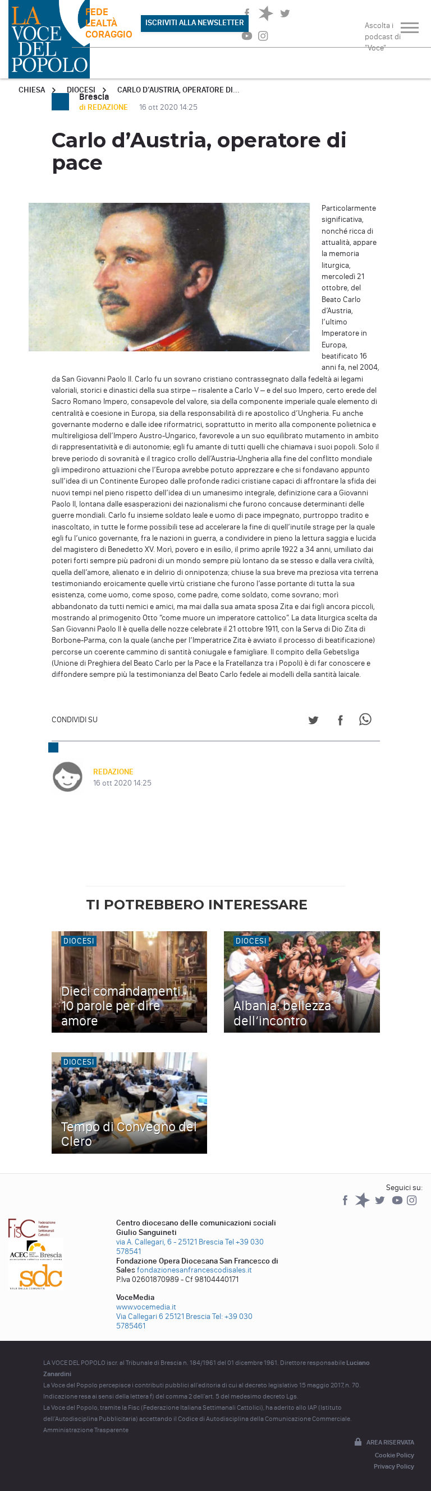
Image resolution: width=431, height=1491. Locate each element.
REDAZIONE (113, 772)
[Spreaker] (363, 1205)
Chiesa (32, 90)
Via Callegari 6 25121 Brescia (163, 1316)
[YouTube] (398, 1205)
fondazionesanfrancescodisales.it (194, 1270)
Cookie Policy (394, 1455)
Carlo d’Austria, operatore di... (178, 90)
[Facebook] (346, 1205)
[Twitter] (380, 1205)
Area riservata (390, 1442)
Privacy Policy (394, 1466)
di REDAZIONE (104, 107)
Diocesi (81, 90)
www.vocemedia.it (146, 1307)
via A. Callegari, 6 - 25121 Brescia (169, 1242)
